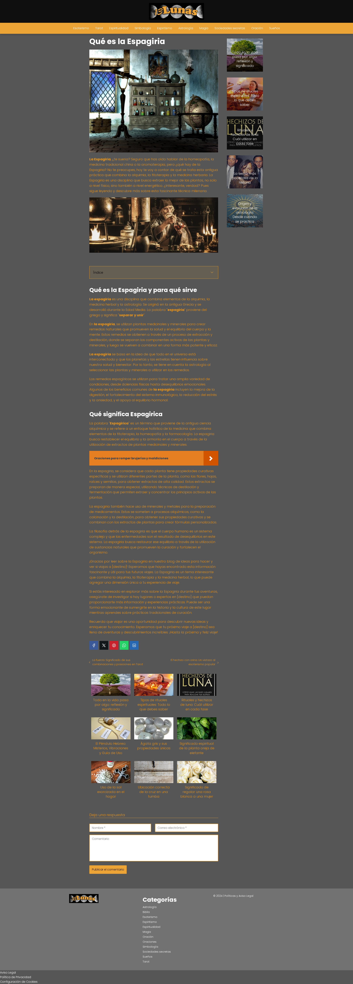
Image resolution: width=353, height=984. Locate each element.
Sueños (274, 28)
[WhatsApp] (124, 645)
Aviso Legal (8, 972)
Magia (203, 28)
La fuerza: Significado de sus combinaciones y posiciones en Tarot (117, 662)
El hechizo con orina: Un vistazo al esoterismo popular (193, 662)
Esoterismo (81, 28)
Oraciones (149, 942)
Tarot (99, 28)
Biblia (146, 912)
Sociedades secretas (230, 28)
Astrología (185, 28)
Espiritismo (164, 28)
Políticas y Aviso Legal (238, 896)
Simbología (143, 28)
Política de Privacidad (15, 977)
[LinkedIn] (134, 645)
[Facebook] (93, 645)
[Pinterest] (114, 645)
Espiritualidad (118, 28)
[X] (103, 645)
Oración (257, 28)
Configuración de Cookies (19, 982)
